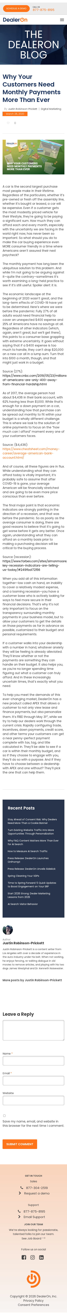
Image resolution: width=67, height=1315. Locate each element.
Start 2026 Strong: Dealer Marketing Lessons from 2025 (29, 895)
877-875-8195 (34, 1211)
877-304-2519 (36, 1188)
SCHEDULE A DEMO (16, 8)
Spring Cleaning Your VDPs (23, 876)
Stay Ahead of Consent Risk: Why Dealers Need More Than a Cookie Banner (32, 821)
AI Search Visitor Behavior (23, 904)
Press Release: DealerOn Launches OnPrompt (28, 860)
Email (7, 1073)
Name (8, 1054)
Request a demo (36, 1193)
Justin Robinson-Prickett (22, 109)
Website (8, 1093)
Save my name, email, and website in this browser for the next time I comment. (33, 1123)
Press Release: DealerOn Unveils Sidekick (31, 869)
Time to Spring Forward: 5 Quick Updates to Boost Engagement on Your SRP (32, 884)
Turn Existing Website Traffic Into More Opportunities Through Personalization (31, 831)
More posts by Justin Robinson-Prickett (32, 980)
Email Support (34, 1217)
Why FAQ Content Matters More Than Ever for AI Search (33, 842)
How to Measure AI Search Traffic (28, 851)
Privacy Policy (33, 1301)
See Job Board (32, 1238)
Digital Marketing (51, 109)
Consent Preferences (33, 1305)
